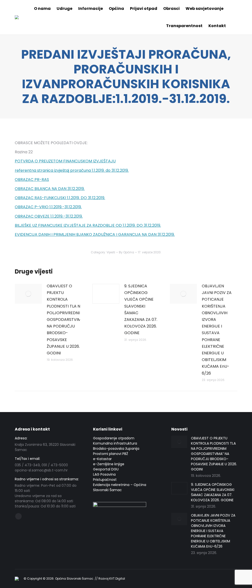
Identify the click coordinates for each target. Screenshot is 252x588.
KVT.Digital (117, 578)
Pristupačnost (105, 479)
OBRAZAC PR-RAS (32, 179)
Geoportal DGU (106, 469)
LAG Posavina (104, 474)
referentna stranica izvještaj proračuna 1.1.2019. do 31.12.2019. (72, 170)
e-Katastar (102, 458)
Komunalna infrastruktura (115, 443)
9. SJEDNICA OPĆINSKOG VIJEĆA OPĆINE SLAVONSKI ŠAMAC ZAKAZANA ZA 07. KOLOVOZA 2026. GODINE (140, 309)
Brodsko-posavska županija (116, 448)
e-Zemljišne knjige (108, 464)
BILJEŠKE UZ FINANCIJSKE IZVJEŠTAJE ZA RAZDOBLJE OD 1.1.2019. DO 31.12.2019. (88, 225)
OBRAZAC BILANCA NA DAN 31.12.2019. (50, 188)
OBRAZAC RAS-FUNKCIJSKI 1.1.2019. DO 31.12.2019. (60, 198)
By (126, 252)
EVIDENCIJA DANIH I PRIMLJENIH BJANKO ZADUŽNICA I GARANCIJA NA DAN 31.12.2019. (95, 234)
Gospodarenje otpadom (113, 438)
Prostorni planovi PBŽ (110, 453)
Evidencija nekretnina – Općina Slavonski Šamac (119, 487)
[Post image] (28, 294)
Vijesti (111, 252)
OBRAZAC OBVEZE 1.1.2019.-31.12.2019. (49, 216)
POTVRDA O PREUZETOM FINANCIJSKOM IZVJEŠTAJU (65, 161)
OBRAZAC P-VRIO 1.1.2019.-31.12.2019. (48, 207)
